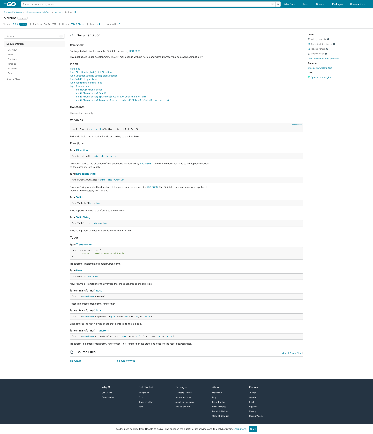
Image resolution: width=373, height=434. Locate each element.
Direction (82, 150)
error (148, 316)
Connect (254, 387)
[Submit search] (278, 4)
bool (98, 203)
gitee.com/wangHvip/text (38, 12)
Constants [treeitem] (12, 59)
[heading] (12, 4)
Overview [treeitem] (12, 50)
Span (99, 310)
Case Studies (108, 397)
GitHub (252, 397)
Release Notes (219, 406)
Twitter (252, 392)
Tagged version (318, 49)
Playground (144, 392)
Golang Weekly (256, 416)
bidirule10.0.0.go (126, 360)
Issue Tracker (218, 402)
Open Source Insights (320, 77)
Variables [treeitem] (12, 64)
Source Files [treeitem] (13, 79)
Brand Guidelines (220, 411)
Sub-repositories (183, 397)
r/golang (253, 406)
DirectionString (86, 173)
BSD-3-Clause (77, 24)
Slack (251, 402)
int (136, 316)
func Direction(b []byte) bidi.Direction (91, 72)
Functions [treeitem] (12, 68)
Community (356, 4)
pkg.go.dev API (182, 406)
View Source (297, 124)
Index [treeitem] (10, 54)
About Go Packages (184, 402)
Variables (75, 68)
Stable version (317, 53)
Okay (253, 428)
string (101, 180)
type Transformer (79, 86)
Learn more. (240, 428)
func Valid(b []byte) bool (83, 79)
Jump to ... (12, 36)
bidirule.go (76, 360)
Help (141, 406)
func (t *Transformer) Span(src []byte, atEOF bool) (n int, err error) (111, 96)
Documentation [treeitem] (15, 43)
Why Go (288, 4)
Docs (319, 4)
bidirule (68, 12)
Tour (141, 397)
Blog (214, 397)
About (216, 387)
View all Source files (291, 353)
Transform (102, 330)
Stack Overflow (146, 402)
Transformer (84, 244)
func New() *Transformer (88, 89)
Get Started (146, 387)
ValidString (83, 217)
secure (58, 12)
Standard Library (183, 392)
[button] (309, 39)
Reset (99, 290)
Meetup (252, 411)
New (101, 129)
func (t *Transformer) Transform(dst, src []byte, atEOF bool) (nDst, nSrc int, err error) (122, 100)
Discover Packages (12, 12)
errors (94, 129)
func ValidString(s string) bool (86, 82)
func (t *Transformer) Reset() (91, 93)
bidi (103, 156)
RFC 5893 (134, 51)
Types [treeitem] (10, 73)
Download (217, 392)
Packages (337, 4)
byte (96, 156)
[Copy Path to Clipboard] (74, 12)
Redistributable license (321, 44)
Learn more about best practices (323, 58)
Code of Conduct (220, 416)
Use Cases (107, 392)
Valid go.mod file (318, 39)
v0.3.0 (10, 24)
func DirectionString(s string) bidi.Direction (93, 75)
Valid (79, 197)
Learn (306, 4)
